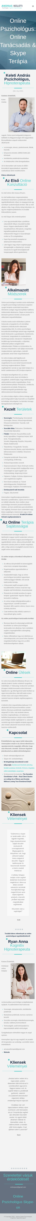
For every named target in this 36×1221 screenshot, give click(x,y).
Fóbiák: (6, 434)
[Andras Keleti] (12, 6)
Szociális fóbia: (9, 428)
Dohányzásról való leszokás (14, 490)
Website (7, 1052)
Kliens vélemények (8, 175)
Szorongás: (8, 418)
